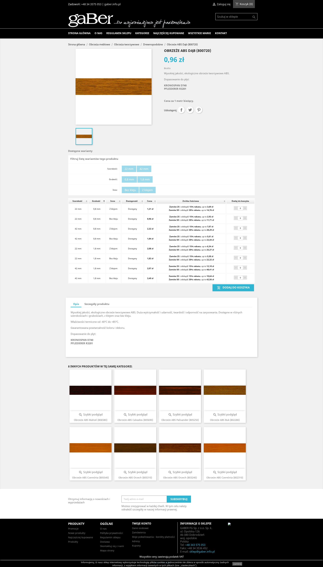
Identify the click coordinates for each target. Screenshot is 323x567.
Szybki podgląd (91, 414)
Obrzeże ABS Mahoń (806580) (90, 420)
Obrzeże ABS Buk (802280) (225, 420)
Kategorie (142, 33)
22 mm (129, 169)
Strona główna (79, 33)
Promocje (73, 528)
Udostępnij (181, 110)
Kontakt (221, 33)
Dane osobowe (140, 528)
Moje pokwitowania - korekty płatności (153, 536)
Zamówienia (139, 532)
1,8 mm (145, 179)
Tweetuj (190, 110)
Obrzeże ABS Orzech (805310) (135, 477)
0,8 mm (129, 179)
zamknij (237, 563)
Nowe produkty (76, 533)
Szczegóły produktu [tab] (96, 304)
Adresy (136, 541)
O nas (98, 33)
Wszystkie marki (199, 33)
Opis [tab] (76, 304)
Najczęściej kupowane (168, 33)
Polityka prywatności (111, 533)
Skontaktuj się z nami (112, 546)
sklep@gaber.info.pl (202, 551)
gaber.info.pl (112, 4)
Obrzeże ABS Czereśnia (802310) (224, 477)
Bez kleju (130, 190)
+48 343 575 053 (195, 545)
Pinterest (198, 110)
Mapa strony (107, 550)
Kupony (136, 545)
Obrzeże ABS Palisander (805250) (180, 420)
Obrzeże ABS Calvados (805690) (135, 420)
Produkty (73, 541)
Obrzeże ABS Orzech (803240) (180, 477)
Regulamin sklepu (118, 33)
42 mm (144, 169)
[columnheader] (78, 201)
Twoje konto (141, 523)
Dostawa (105, 541)
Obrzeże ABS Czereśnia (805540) (90, 477)
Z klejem (147, 190)
